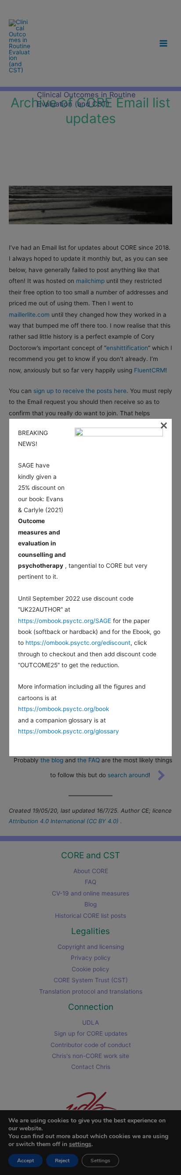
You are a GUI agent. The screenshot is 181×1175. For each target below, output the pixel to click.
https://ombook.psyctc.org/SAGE (64, 620)
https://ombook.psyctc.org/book (63, 708)
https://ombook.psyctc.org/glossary (68, 731)
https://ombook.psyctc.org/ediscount (77, 642)
